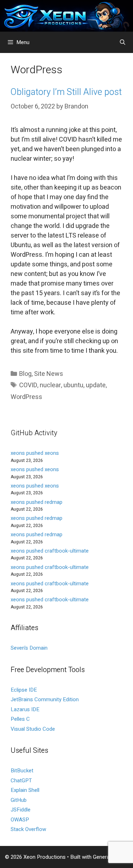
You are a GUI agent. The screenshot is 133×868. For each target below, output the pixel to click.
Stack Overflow (28, 829)
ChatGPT (21, 780)
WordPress (26, 397)
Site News (48, 374)
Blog (25, 374)
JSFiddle (21, 810)
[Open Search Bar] (122, 42)
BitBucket (22, 770)
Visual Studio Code (33, 729)
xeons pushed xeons (35, 453)
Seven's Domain (29, 648)
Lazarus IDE (25, 709)
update (96, 385)
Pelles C (20, 719)
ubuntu (73, 385)
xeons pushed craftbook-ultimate (50, 551)
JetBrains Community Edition (45, 699)
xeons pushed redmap (36, 502)
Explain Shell (25, 790)
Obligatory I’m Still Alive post (66, 92)
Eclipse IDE (24, 690)
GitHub (19, 800)
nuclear (50, 385)
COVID (28, 385)
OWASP (20, 820)
